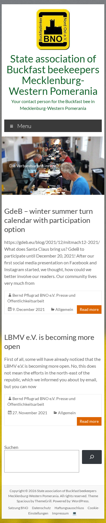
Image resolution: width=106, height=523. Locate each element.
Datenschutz (41, 508)
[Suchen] (92, 457)
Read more (89, 309)
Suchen (11, 447)
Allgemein (64, 309)
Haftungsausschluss (69, 508)
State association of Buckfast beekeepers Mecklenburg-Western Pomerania (53, 74)
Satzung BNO (18, 508)
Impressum (60, 513)
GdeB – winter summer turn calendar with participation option (48, 220)
